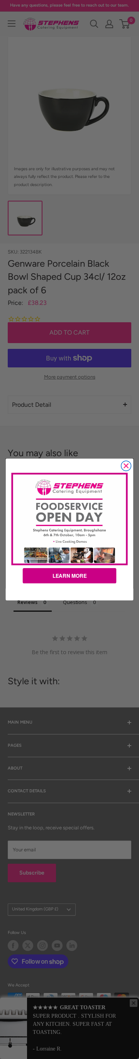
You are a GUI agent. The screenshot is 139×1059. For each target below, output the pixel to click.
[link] (69, 518)
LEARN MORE (70, 575)
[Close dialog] (126, 466)
